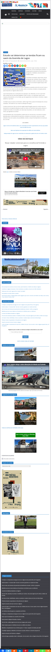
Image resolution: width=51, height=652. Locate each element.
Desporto (22, 14)
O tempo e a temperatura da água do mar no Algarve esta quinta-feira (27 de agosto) (20, 304)
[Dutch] (5, 2)
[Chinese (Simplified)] (3, 2)
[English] (7, 2)
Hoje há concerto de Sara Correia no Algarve (11, 322)
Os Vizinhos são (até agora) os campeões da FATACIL (14, 611)
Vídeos (40, 11)
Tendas (35, 60)
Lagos (32, 60)
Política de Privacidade (32, 14)
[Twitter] (7, 66)
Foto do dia (14, 14)
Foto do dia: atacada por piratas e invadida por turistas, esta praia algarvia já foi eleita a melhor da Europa (25, 315)
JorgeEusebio (14, 60)
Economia (27, 11)
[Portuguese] (20, 17)
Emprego (20, 11)
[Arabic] (2, 2)
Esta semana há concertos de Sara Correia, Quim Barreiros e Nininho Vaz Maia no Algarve (21, 286)
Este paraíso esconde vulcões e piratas (10, 293)
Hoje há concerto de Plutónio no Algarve (11, 633)
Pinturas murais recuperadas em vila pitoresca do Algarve (14, 320)
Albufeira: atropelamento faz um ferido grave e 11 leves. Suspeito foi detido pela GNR (21, 627)
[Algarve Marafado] (5, 14)
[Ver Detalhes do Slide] (25, 268)
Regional (14, 11)
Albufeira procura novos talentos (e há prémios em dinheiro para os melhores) (19, 311)
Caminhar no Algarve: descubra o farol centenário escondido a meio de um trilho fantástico (21, 289)
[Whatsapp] (22, 66)
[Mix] (20, 66)
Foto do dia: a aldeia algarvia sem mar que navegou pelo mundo (16, 622)
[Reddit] (9, 66)
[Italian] (12, 2)
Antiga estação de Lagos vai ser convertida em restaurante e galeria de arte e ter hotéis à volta (25, 133)
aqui (8, 171)
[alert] (25, 459)
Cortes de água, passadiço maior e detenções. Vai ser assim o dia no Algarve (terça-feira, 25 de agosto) (25, 636)
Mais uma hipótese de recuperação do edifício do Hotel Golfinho (25, 130)
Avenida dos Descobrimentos (24, 60)
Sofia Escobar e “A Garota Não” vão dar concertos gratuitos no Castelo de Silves (19, 307)
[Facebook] (4, 66)
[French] (9, 2)
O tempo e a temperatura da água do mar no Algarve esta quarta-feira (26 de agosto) (21, 613)
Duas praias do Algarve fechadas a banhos (11, 619)
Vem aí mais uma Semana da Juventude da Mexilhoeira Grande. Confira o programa (20, 309)
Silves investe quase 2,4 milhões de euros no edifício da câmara (16, 625)
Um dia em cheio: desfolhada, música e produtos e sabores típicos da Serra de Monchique (21, 317)
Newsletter (14, 17)
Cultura (34, 11)
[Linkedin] (12, 66)
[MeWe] (17, 66)
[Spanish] (17, 2)
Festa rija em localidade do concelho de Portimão (13, 616)
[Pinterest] (15, 66)
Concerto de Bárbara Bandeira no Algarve (11, 313)
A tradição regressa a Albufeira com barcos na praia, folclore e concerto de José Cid (21, 630)
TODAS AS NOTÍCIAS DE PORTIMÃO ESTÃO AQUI (12, 427)
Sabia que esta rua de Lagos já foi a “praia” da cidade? (13, 291)
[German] (10, 2)
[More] (25, 66)
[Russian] (16, 2)
